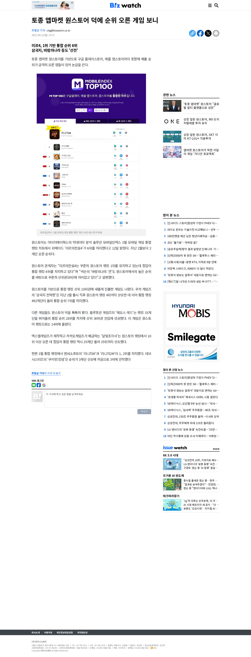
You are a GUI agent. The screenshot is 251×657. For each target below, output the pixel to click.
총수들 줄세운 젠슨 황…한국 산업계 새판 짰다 (208, 480)
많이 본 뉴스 (171, 215)
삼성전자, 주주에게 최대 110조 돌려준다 (190, 423)
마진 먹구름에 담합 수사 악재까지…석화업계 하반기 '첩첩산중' (203, 436)
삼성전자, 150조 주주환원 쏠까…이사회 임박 (193, 416)
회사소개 (36, 632)
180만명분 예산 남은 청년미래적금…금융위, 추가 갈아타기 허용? (204, 236)
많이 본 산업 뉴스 (173, 370)
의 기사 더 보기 (46, 373)
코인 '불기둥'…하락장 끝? (182, 242)
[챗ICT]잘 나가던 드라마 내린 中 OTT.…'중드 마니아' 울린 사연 (204, 281)
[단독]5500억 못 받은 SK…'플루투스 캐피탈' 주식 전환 (198, 255)
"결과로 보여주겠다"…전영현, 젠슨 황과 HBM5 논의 (212, 484)
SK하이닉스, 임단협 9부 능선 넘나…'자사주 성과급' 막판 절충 (202, 403)
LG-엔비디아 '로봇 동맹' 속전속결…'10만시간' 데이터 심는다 (202, 429)
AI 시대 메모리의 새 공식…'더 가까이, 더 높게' (209, 504)
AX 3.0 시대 (170, 455)
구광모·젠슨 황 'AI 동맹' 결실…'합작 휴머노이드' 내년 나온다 (217, 468)
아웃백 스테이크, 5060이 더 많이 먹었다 (190, 268)
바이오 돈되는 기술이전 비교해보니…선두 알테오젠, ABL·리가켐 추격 (207, 229)
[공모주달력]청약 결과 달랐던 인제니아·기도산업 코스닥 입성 (202, 249)
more (216, 448)
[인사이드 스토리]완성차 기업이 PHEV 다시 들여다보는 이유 (201, 223)
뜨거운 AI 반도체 (173, 475)
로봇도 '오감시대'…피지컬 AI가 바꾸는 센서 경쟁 (210, 508)
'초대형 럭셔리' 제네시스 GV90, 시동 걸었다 (192, 397)
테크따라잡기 (171, 496)
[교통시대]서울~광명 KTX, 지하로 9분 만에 (192, 262)
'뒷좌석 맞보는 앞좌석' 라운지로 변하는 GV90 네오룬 (197, 275)
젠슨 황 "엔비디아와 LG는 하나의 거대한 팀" (207, 488)
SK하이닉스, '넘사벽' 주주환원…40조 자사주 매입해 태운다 (201, 410)
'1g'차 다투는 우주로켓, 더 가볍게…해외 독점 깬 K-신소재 (215, 501)
